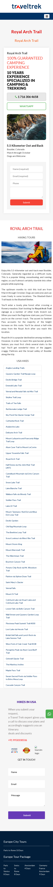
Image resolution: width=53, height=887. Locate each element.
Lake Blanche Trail (14, 488)
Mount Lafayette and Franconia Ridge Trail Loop (22, 440)
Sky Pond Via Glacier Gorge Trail (20, 415)
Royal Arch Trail (13, 459)
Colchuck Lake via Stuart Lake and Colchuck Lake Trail (21, 601)
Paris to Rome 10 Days (13, 850)
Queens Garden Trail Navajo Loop (20, 374)
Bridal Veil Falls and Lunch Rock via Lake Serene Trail (21, 636)
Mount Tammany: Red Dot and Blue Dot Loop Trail (21, 513)
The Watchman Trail (15, 556)
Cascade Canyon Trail (15, 685)
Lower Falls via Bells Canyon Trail (20, 609)
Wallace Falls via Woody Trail (18, 494)
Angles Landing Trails (15, 368)
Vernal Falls (11, 588)
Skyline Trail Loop (13, 397)
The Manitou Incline (15, 664)
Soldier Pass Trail (13, 500)
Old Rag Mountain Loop (16, 526)
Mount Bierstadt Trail (15, 550)
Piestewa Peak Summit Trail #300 (20, 623)
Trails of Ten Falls (13, 403)
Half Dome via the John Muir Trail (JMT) (20, 466)
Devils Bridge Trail (14, 379)
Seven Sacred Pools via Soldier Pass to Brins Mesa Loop (21, 677)
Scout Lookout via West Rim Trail (20, 538)
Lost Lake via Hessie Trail (17, 629)
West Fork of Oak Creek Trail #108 (21, 644)
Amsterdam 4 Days (30, 867)
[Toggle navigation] (46, 16)
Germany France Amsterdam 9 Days (44, 869)
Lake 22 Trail (11, 506)
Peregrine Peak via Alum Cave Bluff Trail (21, 651)
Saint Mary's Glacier (14, 582)
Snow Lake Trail (13, 482)
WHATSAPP (26, 106)
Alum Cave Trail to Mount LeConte (21, 447)
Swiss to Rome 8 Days (17, 869)
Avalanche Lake (12, 426)
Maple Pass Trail (13, 670)
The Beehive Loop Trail (16, 532)
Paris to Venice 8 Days (7, 869)
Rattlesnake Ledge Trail (16, 409)
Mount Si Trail (12, 594)
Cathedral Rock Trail (15, 421)
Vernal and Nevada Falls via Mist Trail (22, 391)
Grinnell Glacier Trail (15, 658)
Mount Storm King (14, 544)
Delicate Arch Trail (14, 432)
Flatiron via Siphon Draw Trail (18, 576)
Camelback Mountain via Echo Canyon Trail (22, 475)
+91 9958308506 (17, 740)
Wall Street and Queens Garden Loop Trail (22, 616)
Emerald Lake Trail (14, 385)
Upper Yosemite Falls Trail (17, 453)
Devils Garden (12, 520)
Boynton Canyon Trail (15, 562)
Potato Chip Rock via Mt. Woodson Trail (21, 569)
